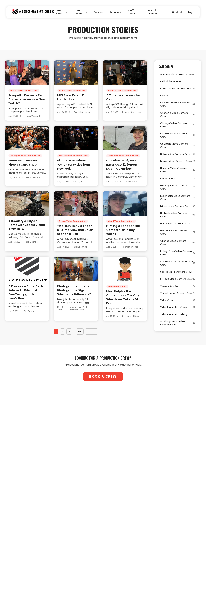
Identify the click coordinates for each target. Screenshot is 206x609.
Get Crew (59, 12)
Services (99, 12)
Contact (177, 12)
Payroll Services (152, 12)
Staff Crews (131, 12)
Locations (116, 12)
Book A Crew (103, 376)
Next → (91, 331)
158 (79, 331)
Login (191, 12)
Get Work (79, 12)
